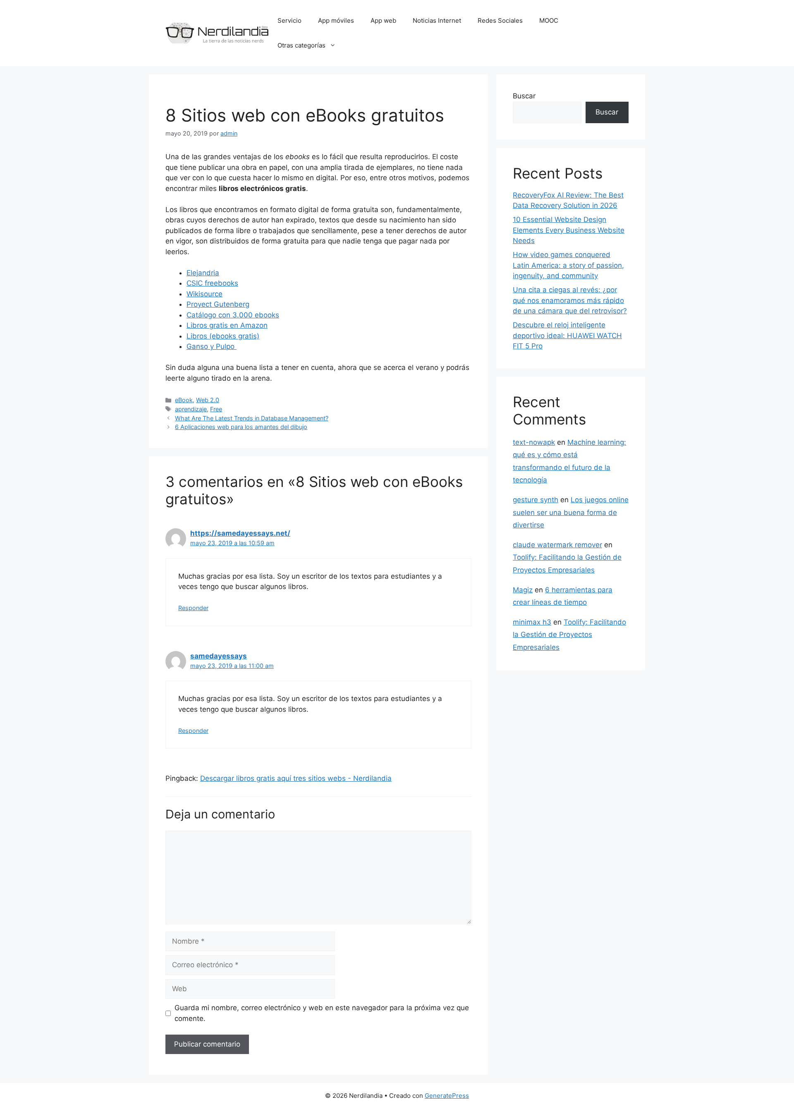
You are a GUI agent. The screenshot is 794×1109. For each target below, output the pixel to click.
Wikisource (204, 294)
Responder (193, 607)
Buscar (524, 96)
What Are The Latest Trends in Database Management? (251, 418)
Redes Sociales (500, 20)
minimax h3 (532, 622)
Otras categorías (301, 45)
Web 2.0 (207, 399)
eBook (184, 399)
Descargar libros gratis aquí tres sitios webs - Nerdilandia (296, 778)
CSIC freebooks (212, 283)
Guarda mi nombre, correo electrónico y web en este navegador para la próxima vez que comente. (322, 1013)
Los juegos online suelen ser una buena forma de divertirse (571, 512)
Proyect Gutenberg (218, 304)
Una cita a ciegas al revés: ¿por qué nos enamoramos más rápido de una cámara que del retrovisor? (570, 300)
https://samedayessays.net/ (240, 533)
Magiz (523, 590)
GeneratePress (447, 1095)
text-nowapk (534, 442)
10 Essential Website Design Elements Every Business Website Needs (568, 230)
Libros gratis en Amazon (227, 325)
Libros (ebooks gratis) (223, 336)
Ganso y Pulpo (212, 346)
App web (383, 20)
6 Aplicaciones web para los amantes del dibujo (241, 426)
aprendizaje (191, 409)
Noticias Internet (437, 20)
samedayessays (218, 656)
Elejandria (203, 273)
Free (216, 409)
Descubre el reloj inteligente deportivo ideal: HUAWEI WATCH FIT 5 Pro (567, 335)
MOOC (548, 20)
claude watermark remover (557, 545)
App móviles (336, 20)
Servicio (289, 20)
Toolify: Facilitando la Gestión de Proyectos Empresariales (569, 634)
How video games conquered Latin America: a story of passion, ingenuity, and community (568, 265)
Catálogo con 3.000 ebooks (233, 315)
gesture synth (535, 500)
